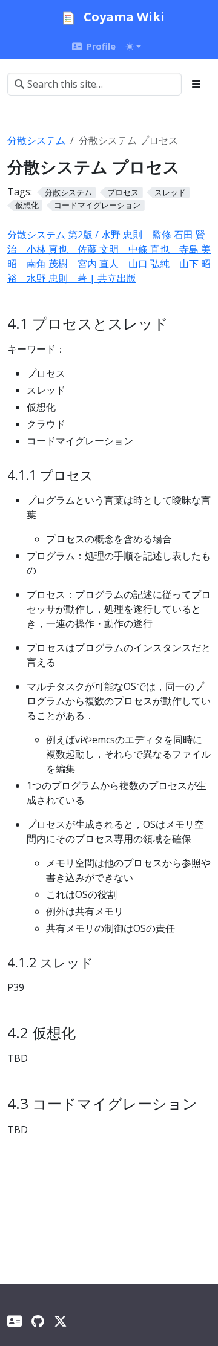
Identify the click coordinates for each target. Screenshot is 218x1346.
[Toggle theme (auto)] (133, 46)
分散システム (36, 140)
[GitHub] (37, 1321)
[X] (60, 1321)
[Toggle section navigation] (196, 84)
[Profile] (14, 1321)
